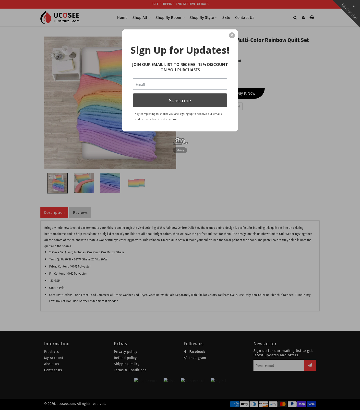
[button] (232, 35)
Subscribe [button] (180, 100)
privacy (180, 150)
